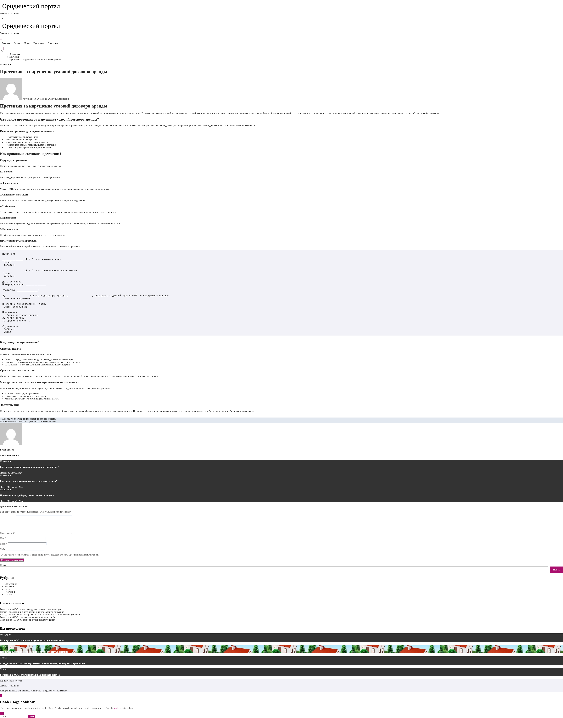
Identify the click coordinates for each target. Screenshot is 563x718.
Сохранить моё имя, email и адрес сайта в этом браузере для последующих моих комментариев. (51, 554)
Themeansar (60, 690)
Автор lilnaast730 (31, 99)
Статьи (17, 43)
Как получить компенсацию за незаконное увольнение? (29, 467)
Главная (6, 43)
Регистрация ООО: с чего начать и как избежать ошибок (28, 617)
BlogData (47, 690)
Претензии (38, 43)
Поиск (3, 565)
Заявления (53, 43)
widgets (118, 708)
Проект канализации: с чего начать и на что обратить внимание (32, 612)
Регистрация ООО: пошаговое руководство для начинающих (30, 609)
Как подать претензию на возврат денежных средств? (28, 481)
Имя (3, 538)
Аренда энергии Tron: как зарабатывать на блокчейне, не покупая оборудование (40, 614)
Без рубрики (11, 584)
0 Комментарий (61, 99)
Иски (27, 43)
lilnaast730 (8, 449)
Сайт (2, 549)
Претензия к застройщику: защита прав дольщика (27, 495)
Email (3, 543)
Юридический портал (30, 6)
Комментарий (8, 533)
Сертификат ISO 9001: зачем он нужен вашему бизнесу (27, 620)
